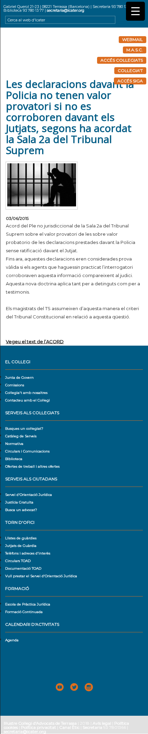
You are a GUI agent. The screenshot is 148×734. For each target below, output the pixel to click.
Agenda (12, 640)
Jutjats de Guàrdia (20, 545)
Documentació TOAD (23, 568)
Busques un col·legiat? (24, 428)
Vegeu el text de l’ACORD (35, 341)
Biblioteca (13, 459)
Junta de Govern (19, 377)
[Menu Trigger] (135, 11)
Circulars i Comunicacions (27, 451)
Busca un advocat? (21, 510)
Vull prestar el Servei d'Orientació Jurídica (41, 576)
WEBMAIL (132, 39)
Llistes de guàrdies (20, 538)
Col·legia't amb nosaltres (26, 392)
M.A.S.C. (134, 49)
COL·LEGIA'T (130, 70)
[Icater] (74, 53)
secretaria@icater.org (65, 10)
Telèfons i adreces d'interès (27, 553)
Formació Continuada (24, 612)
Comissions (14, 385)
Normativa (14, 443)
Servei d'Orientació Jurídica (28, 494)
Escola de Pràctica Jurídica (27, 604)
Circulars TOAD (18, 561)
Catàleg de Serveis (20, 436)
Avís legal (102, 723)
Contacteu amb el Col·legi (27, 400)
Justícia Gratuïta (19, 502)
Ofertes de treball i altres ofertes (32, 466)
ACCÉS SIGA (130, 80)
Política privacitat (38, 727)
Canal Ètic (69, 727)
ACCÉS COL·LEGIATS (122, 60)
